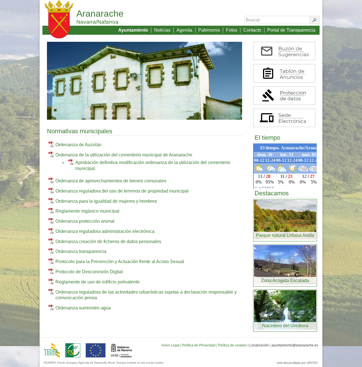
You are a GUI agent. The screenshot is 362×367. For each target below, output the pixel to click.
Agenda (184, 30)
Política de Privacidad (199, 345)
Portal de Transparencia (291, 30)
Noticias (162, 30)
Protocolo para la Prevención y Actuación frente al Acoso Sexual (119, 261)
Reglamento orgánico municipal (87, 211)
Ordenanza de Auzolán (78, 144)
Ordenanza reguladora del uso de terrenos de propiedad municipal (122, 191)
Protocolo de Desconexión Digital (89, 271)
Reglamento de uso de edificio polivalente (97, 281)
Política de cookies (232, 345)
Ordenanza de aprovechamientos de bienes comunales (110, 180)
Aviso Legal (170, 345)
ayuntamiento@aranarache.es (295, 345)
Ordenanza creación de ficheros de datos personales (108, 241)
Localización (259, 345)
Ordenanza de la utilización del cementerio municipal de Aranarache (123, 154)
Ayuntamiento (133, 30)
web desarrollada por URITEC (297, 362)
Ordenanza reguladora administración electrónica (104, 231)
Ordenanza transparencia (80, 251)
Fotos (231, 30)
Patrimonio (209, 30)
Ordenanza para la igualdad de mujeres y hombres (106, 201)
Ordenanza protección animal (85, 221)
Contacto (252, 30)
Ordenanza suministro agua (83, 307)
